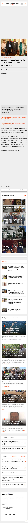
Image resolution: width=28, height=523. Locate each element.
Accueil (2, 57)
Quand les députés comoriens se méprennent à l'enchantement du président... (12, 221)
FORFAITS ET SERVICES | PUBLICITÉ (8, 508)
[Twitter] (10, 514)
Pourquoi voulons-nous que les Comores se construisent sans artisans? (13, 124)
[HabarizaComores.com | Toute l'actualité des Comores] (12, 4)
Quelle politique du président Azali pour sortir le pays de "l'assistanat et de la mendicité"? (13, 248)
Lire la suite (8, 341)
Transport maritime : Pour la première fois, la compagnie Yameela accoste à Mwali (13, 376)
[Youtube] (6, 514)
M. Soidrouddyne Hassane (9, 57)
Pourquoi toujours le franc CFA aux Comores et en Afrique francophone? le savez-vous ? (13, 234)
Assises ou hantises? (8, 121)
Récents (4, 261)
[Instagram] (2, 514)
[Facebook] (14, 514)
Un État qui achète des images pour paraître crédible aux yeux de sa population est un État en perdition (16, 292)
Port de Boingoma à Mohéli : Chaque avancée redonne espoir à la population (13, 331)
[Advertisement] (14, 22)
